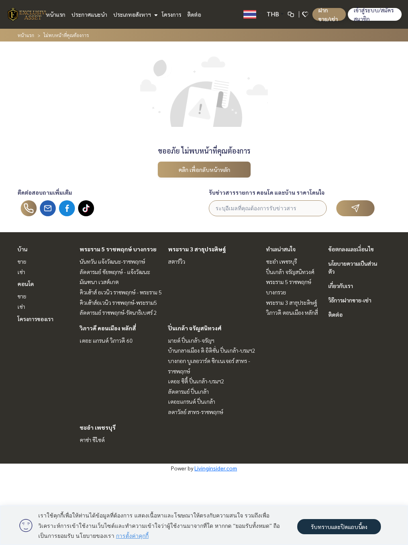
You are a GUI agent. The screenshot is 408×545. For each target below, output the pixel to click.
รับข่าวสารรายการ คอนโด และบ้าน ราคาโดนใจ (267, 192)
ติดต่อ (194, 14)
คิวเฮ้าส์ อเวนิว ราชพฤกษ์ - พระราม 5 (121, 292)
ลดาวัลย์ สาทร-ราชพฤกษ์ (195, 411)
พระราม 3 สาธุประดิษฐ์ (197, 249)
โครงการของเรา (35, 318)
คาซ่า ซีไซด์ (92, 439)
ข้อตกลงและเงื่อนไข (351, 249)
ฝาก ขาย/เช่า (328, 14)
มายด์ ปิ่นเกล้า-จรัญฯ (191, 340)
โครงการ (171, 14)
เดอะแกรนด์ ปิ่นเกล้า (191, 401)
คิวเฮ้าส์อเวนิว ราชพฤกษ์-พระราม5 (118, 302)
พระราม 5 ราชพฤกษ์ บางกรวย (118, 249)
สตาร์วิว (176, 261)
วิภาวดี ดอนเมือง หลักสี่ (108, 328)
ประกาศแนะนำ (89, 14)
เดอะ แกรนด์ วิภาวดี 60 (106, 340)
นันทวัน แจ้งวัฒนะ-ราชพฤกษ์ (112, 261)
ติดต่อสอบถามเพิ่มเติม (45, 192)
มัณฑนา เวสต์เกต (99, 281)
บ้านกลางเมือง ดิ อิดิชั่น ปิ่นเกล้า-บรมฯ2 (211, 350)
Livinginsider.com (215, 468)
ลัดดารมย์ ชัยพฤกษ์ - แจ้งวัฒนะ (115, 271)
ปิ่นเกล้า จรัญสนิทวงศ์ (195, 328)
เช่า (21, 271)
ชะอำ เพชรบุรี (98, 427)
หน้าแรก (55, 14)
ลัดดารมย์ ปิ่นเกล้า (188, 391)
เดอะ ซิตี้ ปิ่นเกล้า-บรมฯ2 (196, 381)
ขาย (22, 261)
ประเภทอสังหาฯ (132, 14)
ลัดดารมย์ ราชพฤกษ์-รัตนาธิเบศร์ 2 (118, 312)
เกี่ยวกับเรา (340, 285)
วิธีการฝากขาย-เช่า (349, 300)
